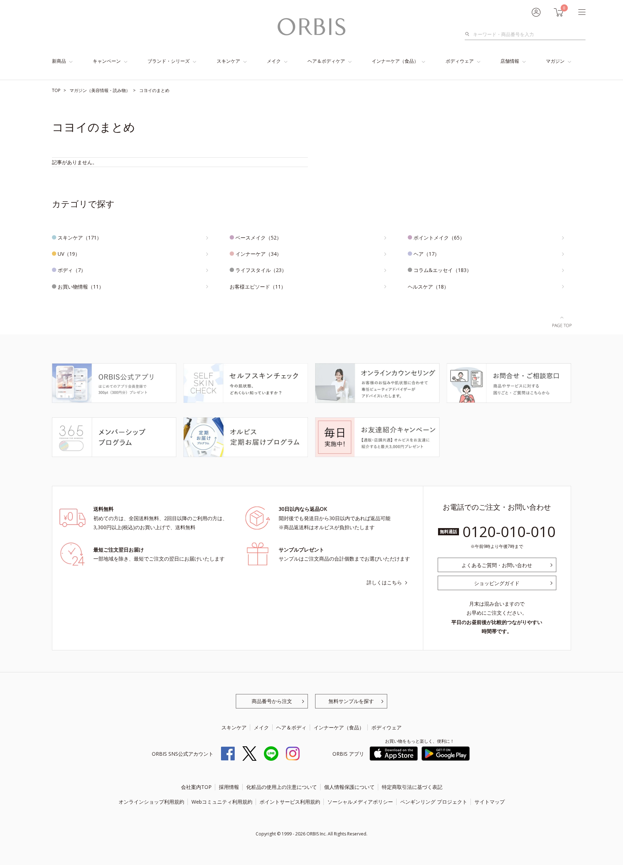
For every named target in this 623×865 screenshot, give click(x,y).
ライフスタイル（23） (261, 270)
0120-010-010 (509, 531)
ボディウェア (460, 61)
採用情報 (229, 786)
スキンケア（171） (80, 237)
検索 (469, 34)
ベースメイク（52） (258, 237)
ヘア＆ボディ (291, 727)
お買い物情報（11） (81, 286)
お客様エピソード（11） (258, 286)
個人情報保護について (349, 786)
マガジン (555, 61)
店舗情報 (509, 61)
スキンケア (228, 61)
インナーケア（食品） (395, 61)
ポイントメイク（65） (439, 237)
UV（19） (69, 253)
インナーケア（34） (258, 253)
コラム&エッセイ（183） (443, 270)
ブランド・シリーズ (168, 61)
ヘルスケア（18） (428, 286)
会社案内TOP (196, 786)
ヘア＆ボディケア (326, 61)
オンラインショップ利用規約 (151, 801)
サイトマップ (489, 801)
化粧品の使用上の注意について (281, 786)
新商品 (59, 61)
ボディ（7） (72, 270)
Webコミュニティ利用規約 (221, 801)
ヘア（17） (426, 253)
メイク (274, 61)
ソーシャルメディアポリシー (360, 801)
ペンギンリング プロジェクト (433, 801)
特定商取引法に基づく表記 (412, 786)
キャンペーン (107, 61)
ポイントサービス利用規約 (290, 801)
